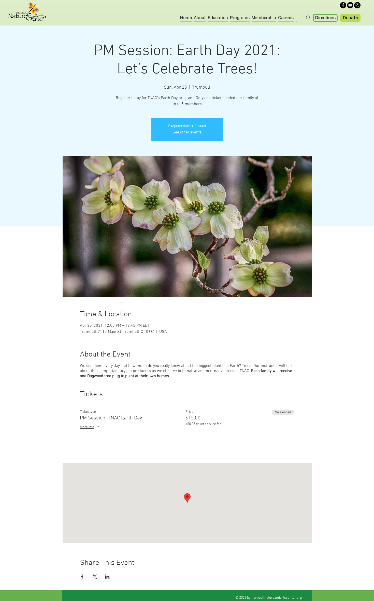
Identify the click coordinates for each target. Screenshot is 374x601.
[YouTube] (350, 5)
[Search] (308, 18)
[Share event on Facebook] (82, 577)
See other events (187, 132)
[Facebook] (343, 5)
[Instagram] (357, 5)
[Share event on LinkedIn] (107, 577)
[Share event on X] (94, 577)
